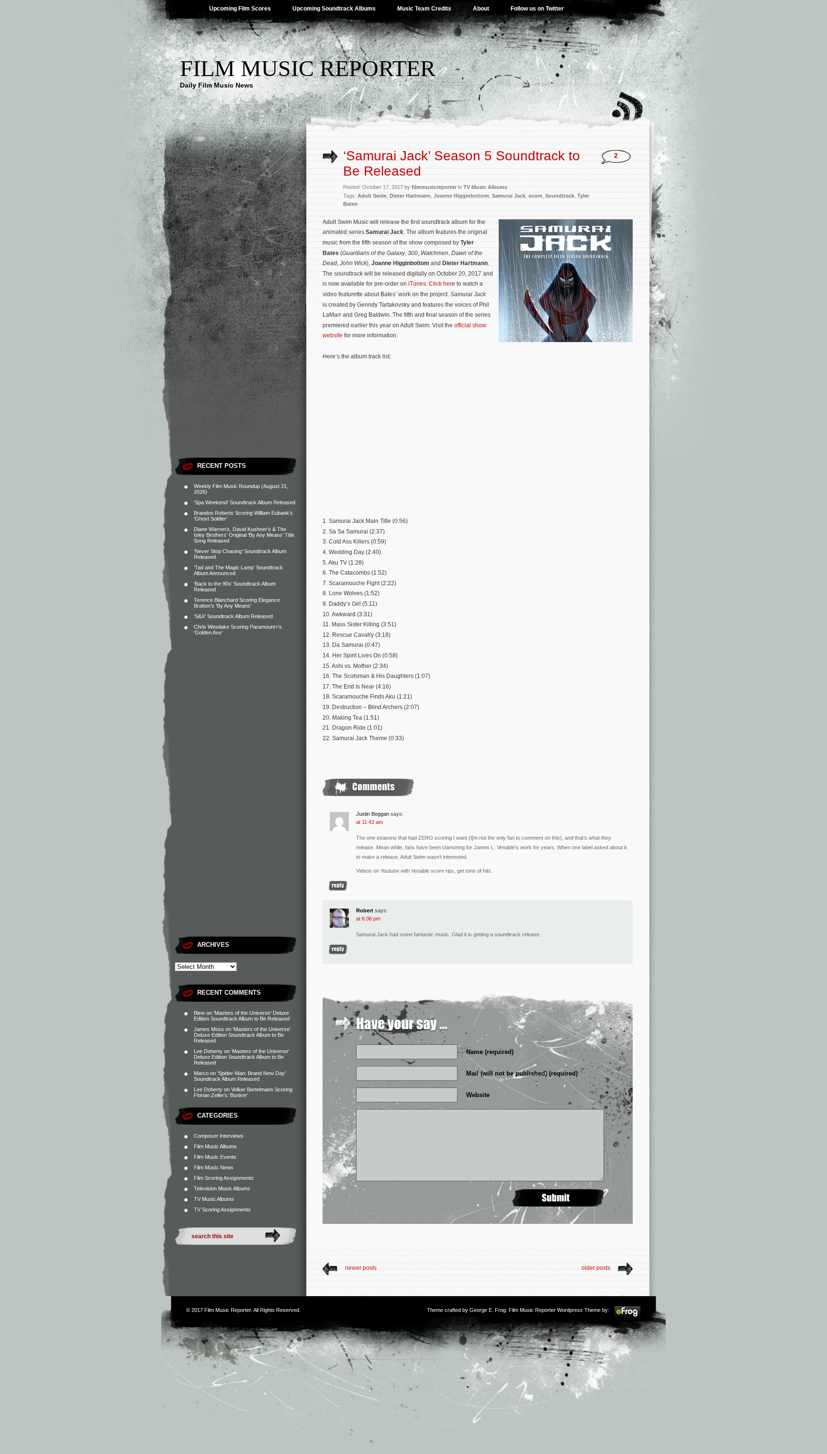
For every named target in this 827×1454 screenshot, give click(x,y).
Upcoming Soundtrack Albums (334, 8)
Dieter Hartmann (410, 196)
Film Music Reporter (308, 68)
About (481, 8)
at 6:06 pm (368, 918)
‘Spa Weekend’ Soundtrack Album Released (244, 502)
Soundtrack (559, 196)
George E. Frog (487, 1310)
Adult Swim (372, 196)
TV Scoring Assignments (222, 1209)
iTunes (417, 283)
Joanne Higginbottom (461, 196)
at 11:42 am (369, 822)
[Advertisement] (240, 308)
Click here (442, 283)
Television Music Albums (222, 1188)
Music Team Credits (424, 8)
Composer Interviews (219, 1136)
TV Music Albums (214, 1199)
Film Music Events (215, 1157)
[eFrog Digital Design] (627, 1316)
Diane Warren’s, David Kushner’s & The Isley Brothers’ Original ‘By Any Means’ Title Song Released (244, 535)
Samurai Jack (508, 196)
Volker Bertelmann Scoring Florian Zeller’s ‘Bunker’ (243, 1092)
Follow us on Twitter (537, 8)
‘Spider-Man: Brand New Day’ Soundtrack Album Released (240, 1076)
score (535, 196)
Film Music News (214, 1167)
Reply (338, 886)
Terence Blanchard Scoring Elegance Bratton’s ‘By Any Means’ (237, 603)
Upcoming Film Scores (240, 8)
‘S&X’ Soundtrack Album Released (233, 616)
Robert (364, 910)
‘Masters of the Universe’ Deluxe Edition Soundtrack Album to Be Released (242, 1015)
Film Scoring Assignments (224, 1178)
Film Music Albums (215, 1146)
